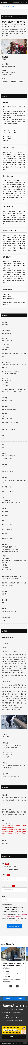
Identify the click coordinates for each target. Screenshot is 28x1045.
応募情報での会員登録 (7, 904)
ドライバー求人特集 (6, 1023)
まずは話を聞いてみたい (10, 866)
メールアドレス (8, 886)
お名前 (5, 875)
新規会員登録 (16, 2)
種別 (5, 863)
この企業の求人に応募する (11, 869)
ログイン (22, 2)
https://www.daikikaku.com (11, 777)
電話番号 (4, 896)
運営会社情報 (5, 1009)
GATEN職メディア (15, 1015)
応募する (20, 998)
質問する (8, 998)
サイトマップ (14, 1009)
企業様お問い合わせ (17, 1012)
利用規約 (5, 912)
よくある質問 (5, 1015)
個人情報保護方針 (13, 912)
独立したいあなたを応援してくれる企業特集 (12, 1020)
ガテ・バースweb (15, 1017)
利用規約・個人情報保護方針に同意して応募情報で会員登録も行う (15, 908)
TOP (3, 6)
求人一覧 (7, 6)
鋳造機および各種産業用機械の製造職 (16, 963)
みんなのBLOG (5, 1017)
